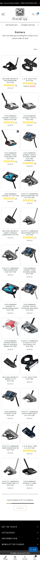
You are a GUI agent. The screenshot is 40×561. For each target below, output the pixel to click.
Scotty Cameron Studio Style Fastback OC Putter (29, 343)
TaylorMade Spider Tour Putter (10, 413)
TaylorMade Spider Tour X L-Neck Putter (10, 118)
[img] (9, 85)
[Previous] (2, 25)
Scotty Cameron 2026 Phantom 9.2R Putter (10, 270)
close (38, 3)
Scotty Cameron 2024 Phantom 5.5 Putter (10, 483)
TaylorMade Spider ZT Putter (10, 195)
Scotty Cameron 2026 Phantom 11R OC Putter (29, 196)
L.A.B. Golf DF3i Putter (29, 378)
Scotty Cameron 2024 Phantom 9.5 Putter (29, 233)
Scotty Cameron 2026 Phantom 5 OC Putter (29, 413)
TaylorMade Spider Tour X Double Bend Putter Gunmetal (29, 156)
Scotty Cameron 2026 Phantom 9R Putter (10, 448)
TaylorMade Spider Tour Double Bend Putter (29, 271)
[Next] (38, 25)
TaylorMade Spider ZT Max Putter (30, 483)
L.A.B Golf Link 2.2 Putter (29, 447)
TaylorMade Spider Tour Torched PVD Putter (10, 156)
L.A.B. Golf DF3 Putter (29, 80)
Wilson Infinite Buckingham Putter (10, 80)
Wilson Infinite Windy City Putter (10, 379)
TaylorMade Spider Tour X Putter (29, 118)
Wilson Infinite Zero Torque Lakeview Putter (10, 233)
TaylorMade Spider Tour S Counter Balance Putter (29, 307)
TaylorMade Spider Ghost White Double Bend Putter (10, 343)
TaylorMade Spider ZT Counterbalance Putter (10, 307)
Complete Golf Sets (28, 25)
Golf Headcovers (12, 25)
